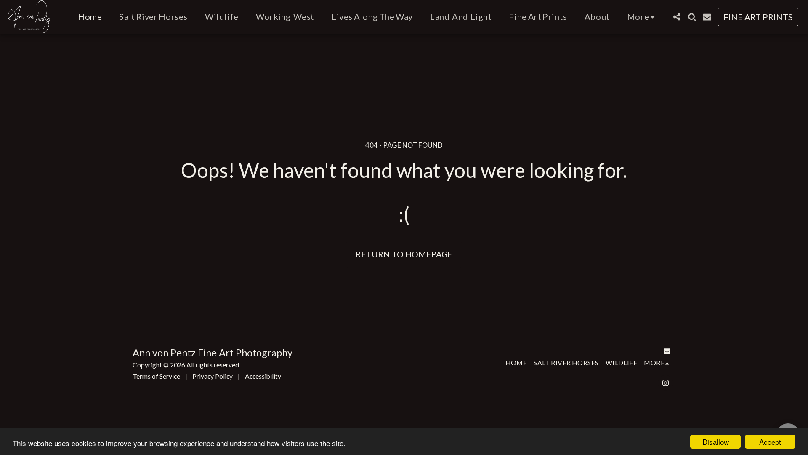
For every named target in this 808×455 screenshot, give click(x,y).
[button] (677, 17)
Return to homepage (404, 254)
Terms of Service (156, 376)
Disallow (715, 441)
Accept (770, 441)
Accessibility (263, 376)
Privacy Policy (212, 376)
